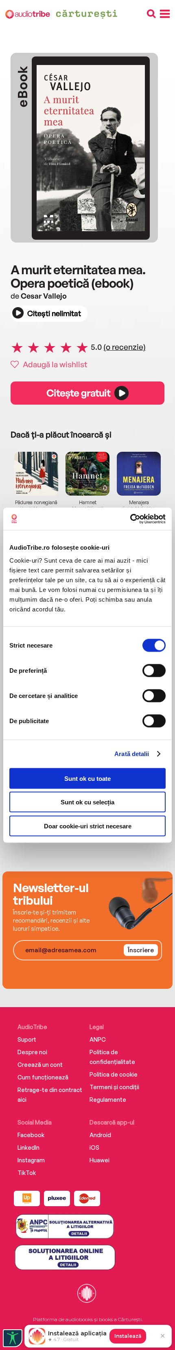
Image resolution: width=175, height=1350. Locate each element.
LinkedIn (28, 1147)
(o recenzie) (124, 347)
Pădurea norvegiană (36, 502)
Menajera (139, 502)
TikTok (27, 1172)
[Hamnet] (87, 474)
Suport (27, 1039)
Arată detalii (131, 753)
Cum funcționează (43, 1077)
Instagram (31, 1160)
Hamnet (87, 502)
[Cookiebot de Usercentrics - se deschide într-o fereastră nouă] (130, 519)
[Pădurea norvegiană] (36, 474)
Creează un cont (40, 1064)
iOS (94, 1147)
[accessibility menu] (12, 1338)
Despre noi (32, 1052)
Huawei (99, 1160)
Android (100, 1134)
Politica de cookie (114, 1074)
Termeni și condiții (114, 1086)
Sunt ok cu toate (87, 778)
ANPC (98, 1039)
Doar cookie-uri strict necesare (87, 825)
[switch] (154, 670)
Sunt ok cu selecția (87, 802)
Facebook (31, 1134)
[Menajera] (138, 474)
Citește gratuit (78, 393)
